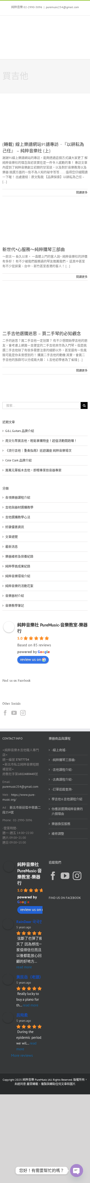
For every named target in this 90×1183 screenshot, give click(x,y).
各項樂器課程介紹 (17, 497)
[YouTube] (14, 713)
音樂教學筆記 (14, 605)
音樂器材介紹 (14, 596)
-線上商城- (59, 750)
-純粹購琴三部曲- (64, 760)
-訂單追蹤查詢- (62, 789)
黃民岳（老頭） (29, 977)
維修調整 (58, 834)
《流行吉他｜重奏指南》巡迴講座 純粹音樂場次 (38, 450)
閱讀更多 (82, 192)
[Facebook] (5, 713)
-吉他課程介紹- (62, 770)
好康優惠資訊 (14, 527)
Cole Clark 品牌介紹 (18, 460)
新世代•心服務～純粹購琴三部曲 (33, 249)
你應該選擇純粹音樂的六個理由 (67, 811)
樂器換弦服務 (61, 824)
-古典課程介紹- (62, 779)
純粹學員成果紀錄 (17, 566)
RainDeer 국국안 (29, 921)
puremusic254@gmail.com (62, 7)
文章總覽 (11, 537)
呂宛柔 (22, 1015)
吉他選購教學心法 (17, 517)
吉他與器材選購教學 (19, 507)
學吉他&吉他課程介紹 (67, 799)
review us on (30, 659)
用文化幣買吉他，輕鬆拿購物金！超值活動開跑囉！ (41, 441)
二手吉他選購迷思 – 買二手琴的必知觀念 (41, 333)
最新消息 (11, 547)
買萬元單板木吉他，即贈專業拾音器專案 (33, 470)
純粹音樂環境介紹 (17, 576)
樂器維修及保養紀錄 (19, 556)
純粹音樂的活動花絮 (19, 586)
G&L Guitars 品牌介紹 (19, 431)
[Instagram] (23, 713)
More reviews (22, 1055)
